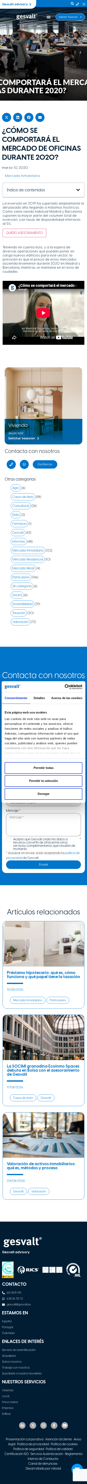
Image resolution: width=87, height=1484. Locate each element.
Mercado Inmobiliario (22, 176)
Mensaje (13, 810)
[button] (49, 17)
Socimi (17, 595)
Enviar (43, 864)
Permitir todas (44, 767)
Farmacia (19, 524)
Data (15, 515)
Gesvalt (18, 533)
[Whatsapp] (24, 464)
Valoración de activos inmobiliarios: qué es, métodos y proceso (41, 1165)
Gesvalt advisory (16, 1252)
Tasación (18, 613)
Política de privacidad (33, 1444)
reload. (56, 1468)
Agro (16, 488)
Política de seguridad (28, 1449)
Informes (18, 541)
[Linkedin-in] (22, 1425)
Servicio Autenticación (47, 1454)
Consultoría (20, 506)
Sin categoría (22, 586)
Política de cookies (64, 1444)
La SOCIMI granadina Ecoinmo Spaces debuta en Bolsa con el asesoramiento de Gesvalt (43, 1070)
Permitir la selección (43, 780)
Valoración (20, 622)
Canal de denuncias (42, 1464)
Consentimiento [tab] (16, 698)
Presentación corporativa (25, 1439)
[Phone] (11, 464)
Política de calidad (59, 1449)
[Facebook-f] (54, 1425)
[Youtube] (65, 1425)
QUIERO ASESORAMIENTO (24, 233)
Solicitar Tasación (68, 17)
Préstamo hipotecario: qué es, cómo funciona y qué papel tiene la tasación (43, 974)
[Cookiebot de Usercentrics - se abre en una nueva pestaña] (64, 687)
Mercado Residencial (27, 559)
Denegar (44, 793)
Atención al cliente (58, 1439)
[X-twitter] (33, 1425)
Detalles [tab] (39, 698)
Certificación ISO (16, 1454)
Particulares (21, 577)
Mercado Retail (23, 568)
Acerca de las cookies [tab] (66, 698)
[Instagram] (43, 1425)
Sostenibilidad (22, 604)
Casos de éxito (23, 497)
